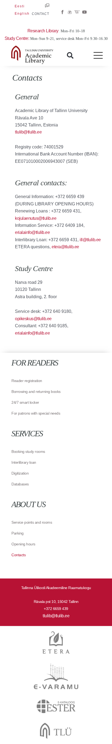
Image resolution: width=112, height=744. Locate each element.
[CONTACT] (47, 6)
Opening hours (23, 544)
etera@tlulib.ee (65, 246)
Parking (17, 533)
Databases (20, 484)
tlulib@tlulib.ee (56, 615)
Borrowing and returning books (36, 391)
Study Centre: (17, 38)
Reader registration (26, 381)
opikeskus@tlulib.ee (33, 318)
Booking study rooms (28, 451)
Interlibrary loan (23, 462)
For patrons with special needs (35, 413)
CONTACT (40, 14)
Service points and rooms (31, 522)
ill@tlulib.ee (90, 239)
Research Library (42, 30)
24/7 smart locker (25, 402)
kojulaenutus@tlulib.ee (35, 218)
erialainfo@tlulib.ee (32, 232)
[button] (70, 55)
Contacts (18, 555)
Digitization (20, 473)
